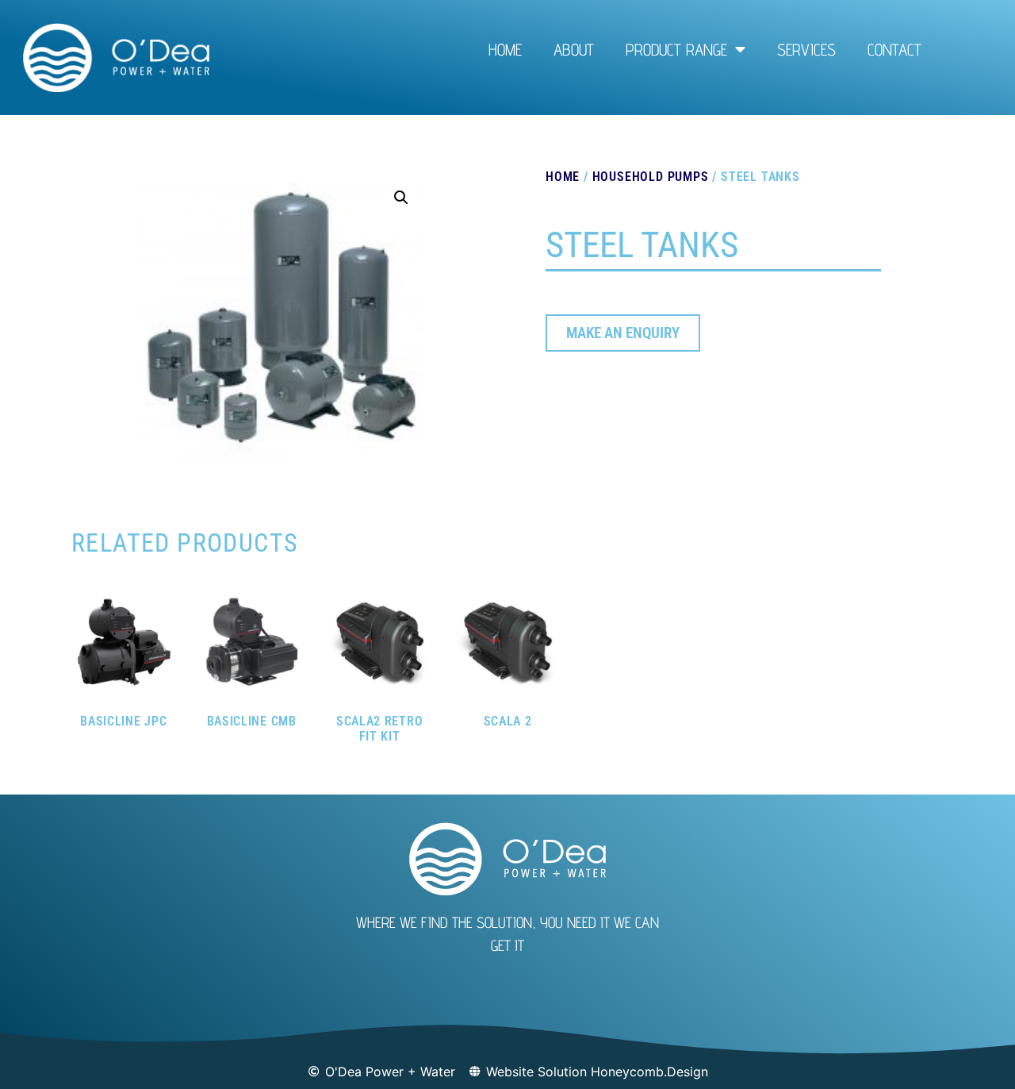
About (573, 50)
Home (505, 50)
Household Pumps (650, 176)
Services (806, 50)
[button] (401, 197)
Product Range (676, 50)
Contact (894, 50)
